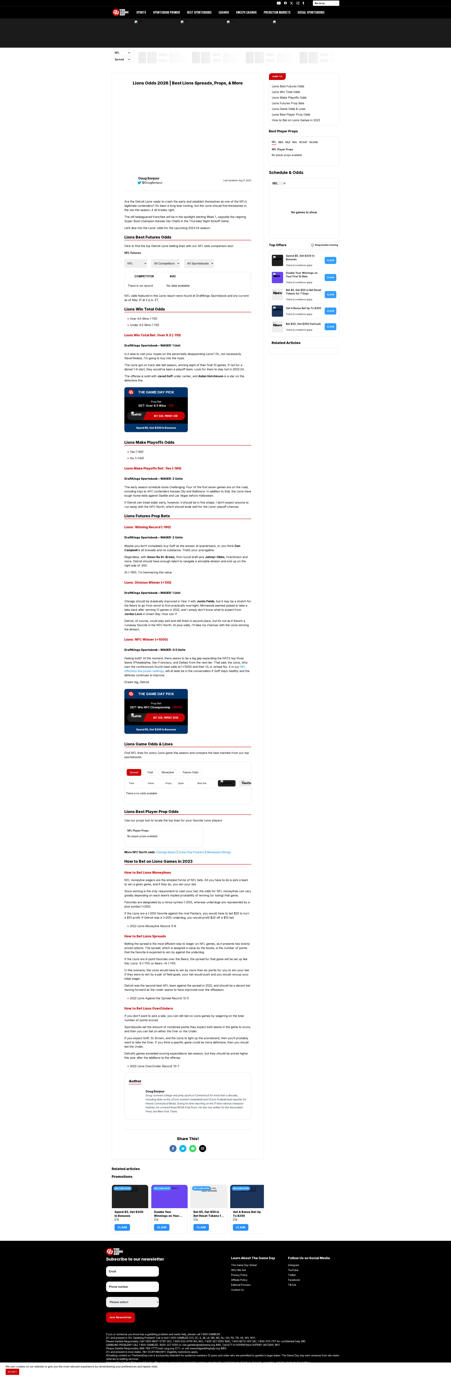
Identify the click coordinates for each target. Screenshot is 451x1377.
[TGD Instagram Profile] (298, 3)
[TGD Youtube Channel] (279, 3)
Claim (122, 1227)
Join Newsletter (120, 1317)
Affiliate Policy (239, 1279)
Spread (134, 772)
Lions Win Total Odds (286, 92)
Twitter (292, 1274)
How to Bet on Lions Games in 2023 (296, 120)
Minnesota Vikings (219, 852)
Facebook (294, 1279)
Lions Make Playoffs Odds (289, 97)
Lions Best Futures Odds (288, 86)
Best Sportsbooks (199, 12)
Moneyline (168, 772)
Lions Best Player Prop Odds (291, 114)
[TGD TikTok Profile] (303, 3)
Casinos (224, 12)
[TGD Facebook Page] (285, 3)
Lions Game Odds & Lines (288, 109)
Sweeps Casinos (246, 12)
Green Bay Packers (191, 852)
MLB (287, 142)
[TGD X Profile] (291, 3)
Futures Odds (190, 772)
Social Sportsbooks (311, 12)
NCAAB (314, 142)
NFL (274, 141)
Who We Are (238, 1269)
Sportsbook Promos (166, 12)
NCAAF (303, 142)
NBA (280, 142)
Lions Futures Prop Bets (288, 103)
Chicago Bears (166, 852)
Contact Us (237, 1289)
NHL (294, 142)
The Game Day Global (244, 1265)
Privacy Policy (239, 1274)
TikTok (292, 1284)
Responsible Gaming (326, 245)
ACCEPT (12, 1371)
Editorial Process (241, 1284)
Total (150, 772)
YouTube (293, 1269)
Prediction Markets (277, 12)
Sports (141, 12)
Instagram (293, 1265)
